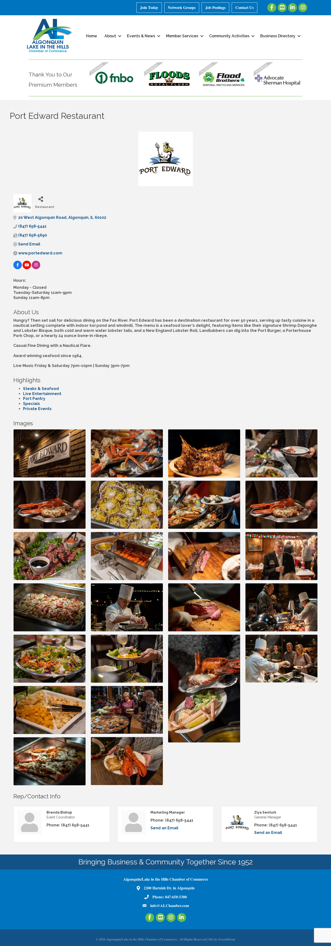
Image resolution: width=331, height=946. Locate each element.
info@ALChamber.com (169, 905)
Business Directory (277, 36)
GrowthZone (226, 939)
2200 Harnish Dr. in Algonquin (169, 888)
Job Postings (215, 7)
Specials (31, 403)
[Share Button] (40, 198)
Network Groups (182, 7)
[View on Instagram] (36, 268)
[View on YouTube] (27, 268)
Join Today (149, 7)
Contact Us (244, 7)
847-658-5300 (176, 897)
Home (91, 36)
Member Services (182, 36)
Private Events (37, 408)
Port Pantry (34, 398)
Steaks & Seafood (41, 388)
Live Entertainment (42, 393)
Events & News (141, 36)
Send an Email (164, 828)
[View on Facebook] (17, 268)
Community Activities (229, 36)
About (110, 36)
